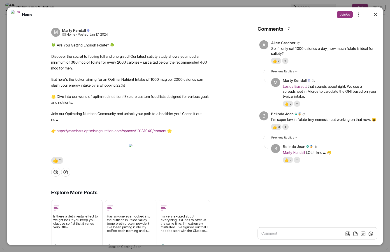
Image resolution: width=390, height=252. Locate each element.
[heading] (27, 14)
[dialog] (195, 126)
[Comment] (65, 171)
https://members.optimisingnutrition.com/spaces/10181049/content (111, 130)
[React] (55, 172)
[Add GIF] (363, 233)
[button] (57, 160)
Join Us (345, 14)
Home (71, 34)
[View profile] (15, 14)
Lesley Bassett (295, 86)
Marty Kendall (294, 152)
